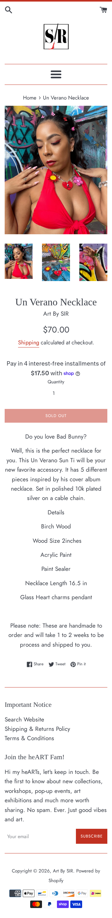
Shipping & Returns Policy (37, 729)
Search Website (24, 719)
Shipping (28, 342)
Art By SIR (63, 870)
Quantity (56, 381)
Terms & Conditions (29, 738)
